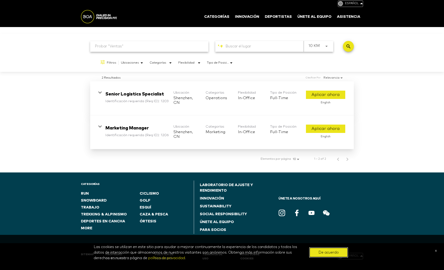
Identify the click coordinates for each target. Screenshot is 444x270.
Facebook (296, 212)
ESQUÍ (145, 207)
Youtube (311, 212)
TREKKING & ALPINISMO (104, 214)
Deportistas (278, 16)
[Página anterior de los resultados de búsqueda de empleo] (338, 159)
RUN (85, 193)
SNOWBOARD (94, 200)
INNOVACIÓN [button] (247, 16)
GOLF (145, 200)
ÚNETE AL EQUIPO (217, 222)
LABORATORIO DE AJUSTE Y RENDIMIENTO (226, 187)
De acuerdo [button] (328, 252)
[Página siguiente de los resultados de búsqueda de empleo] (347, 159)
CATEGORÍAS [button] (216, 16)
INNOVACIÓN (212, 198)
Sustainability (215, 206)
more (86, 228)
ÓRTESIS (148, 221)
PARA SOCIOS (213, 230)
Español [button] (352, 3)
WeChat (326, 212)
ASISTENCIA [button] (348, 16)
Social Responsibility (223, 214)
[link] (222, 98)
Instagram (281, 212)
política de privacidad (166, 258)
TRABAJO (90, 207)
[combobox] (149, 46)
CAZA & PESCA (154, 214)
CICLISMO (149, 193)
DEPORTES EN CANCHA (103, 221)
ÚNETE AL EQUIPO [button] (314, 16)
